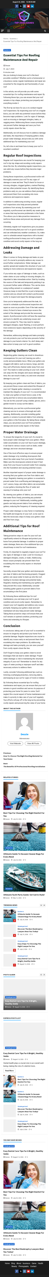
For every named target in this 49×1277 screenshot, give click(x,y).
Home (7, 1263)
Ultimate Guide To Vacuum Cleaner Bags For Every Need (9, 1096)
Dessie (7, 65)
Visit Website (15, 743)
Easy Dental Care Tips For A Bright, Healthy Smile (9, 945)
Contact (33, 1266)
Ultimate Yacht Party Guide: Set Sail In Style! (24, 894)
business (7, 50)
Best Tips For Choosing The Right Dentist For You (9, 960)
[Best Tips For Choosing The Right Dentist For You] (24, 796)
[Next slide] (44, 905)
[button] (2, 31)
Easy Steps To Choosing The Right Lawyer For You (9, 930)
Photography (24, 1266)
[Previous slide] (41, 905)
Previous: (22, 756)
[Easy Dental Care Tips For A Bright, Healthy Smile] (24, 1037)
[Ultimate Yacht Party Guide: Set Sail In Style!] (24, 878)
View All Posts (33, 743)
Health (40, 1263)
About (19, 1263)
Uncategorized (22, 911)
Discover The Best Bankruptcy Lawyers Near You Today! (9, 916)
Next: (24, 765)
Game (34, 1263)
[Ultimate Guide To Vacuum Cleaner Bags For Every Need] (24, 837)
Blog (13, 1263)
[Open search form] (45, 31)
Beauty (14, 1266)
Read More (10, 1071)
